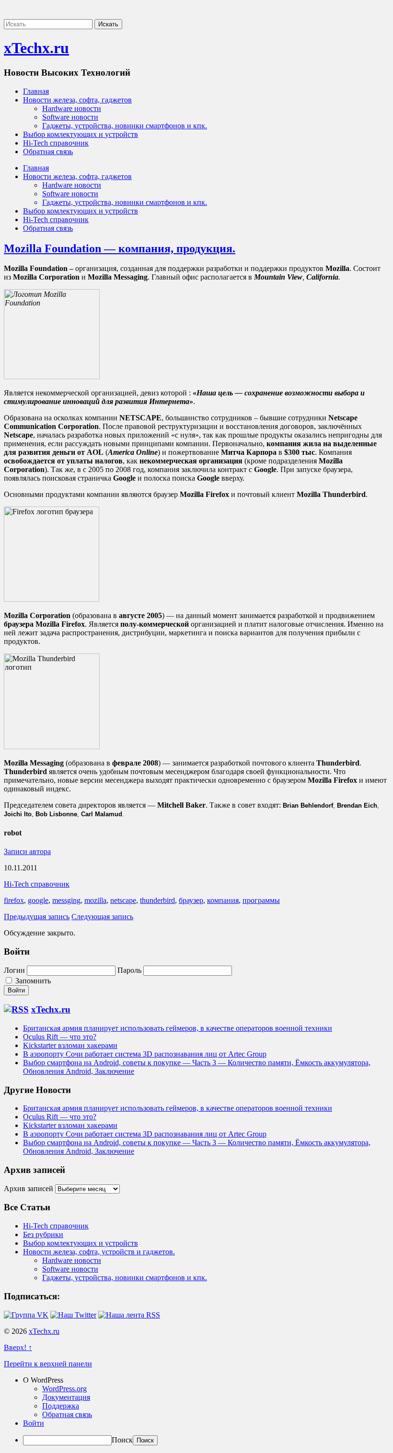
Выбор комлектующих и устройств (80, 134)
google (38, 900)
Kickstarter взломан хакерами (70, 1045)
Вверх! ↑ (18, 1347)
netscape (123, 900)
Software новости (70, 117)
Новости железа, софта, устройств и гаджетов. (99, 1252)
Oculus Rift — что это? (59, 1037)
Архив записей (28, 1188)
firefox (14, 900)
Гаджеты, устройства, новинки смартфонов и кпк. (124, 126)
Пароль (129, 970)
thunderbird (157, 900)
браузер (191, 900)
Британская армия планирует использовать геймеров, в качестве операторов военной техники (177, 1028)
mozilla (95, 900)
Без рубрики (43, 1234)
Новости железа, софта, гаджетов (77, 100)
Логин (14, 970)
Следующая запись (102, 916)
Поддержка (60, 1406)
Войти (33, 1423)
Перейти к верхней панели (48, 1364)
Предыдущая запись (36, 916)
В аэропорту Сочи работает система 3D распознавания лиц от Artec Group (144, 1054)
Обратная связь (48, 151)
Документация (66, 1397)
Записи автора (27, 851)
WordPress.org (64, 1389)
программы (261, 900)
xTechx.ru (36, 47)
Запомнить (32, 981)
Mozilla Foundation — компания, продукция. (119, 248)
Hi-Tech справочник (56, 143)
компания (223, 900)
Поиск (122, 1440)
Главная (36, 91)
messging (66, 900)
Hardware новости (71, 108)
